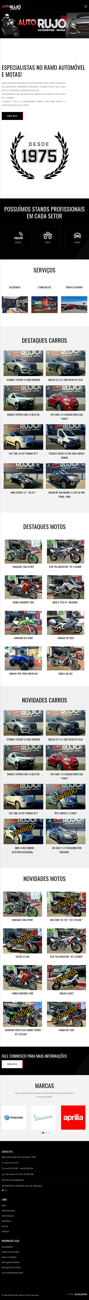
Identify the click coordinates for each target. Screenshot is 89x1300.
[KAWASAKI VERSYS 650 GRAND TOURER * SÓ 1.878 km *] (22, 1014)
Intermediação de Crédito (11, 1267)
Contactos (12, 1064)
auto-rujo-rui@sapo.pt (33, 1185)
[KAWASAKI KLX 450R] (23, 623)
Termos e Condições (9, 1257)
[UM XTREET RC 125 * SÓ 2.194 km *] (66, 904)
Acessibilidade (7, 1246)
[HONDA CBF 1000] (66, 1014)
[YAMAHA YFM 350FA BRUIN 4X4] (23, 658)
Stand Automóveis (8, 1210)
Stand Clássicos (8, 1215)
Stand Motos (6, 1221)
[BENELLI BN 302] (65, 658)
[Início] (11, 6)
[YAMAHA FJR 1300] (65, 623)
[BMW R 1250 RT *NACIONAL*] (65, 587)
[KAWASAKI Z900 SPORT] (23, 551)
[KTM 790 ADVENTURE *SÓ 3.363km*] (65, 551)
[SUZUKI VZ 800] (22, 941)
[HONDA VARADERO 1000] (23, 587)
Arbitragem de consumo (11, 1262)
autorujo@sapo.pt (17, 1180)
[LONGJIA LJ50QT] (66, 977)
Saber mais (12, 116)
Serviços (5, 1226)
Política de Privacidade (10, 1252)
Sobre (4, 1205)
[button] (40, 1132)
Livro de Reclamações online (12, 1272)
